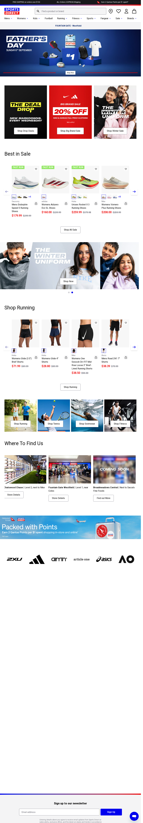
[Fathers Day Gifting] (70, 52)
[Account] (126, 11)
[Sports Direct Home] (11, 11)
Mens (7, 18)
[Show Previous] (6, 191)
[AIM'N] (59, 559)
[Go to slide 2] (72, 292)
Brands (130, 18)
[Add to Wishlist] (36, 169)
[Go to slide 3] (77, 504)
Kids (35, 18)
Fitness (75, 18)
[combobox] (70, 11)
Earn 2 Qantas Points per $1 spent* (114, 2)
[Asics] (104, 559)
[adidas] (37, 559)
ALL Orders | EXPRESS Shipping (68, 2)
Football (49, 18)
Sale (118, 18)
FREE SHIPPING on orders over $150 (26, 2)
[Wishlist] (118, 11)
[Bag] (134, 11)
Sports (90, 18)
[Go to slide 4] (80, 504)
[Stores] (110, 11)
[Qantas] (70, 527)
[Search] (38, 11)
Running (61, 18)
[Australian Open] (126, 559)
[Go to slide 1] (69, 292)
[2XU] (14, 559)
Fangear (104, 18)
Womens (21, 18)
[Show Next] (134, 191)
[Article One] (82, 559)
